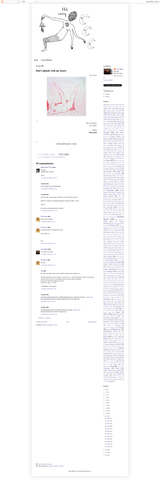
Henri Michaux (118, 212)
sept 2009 (107, 426)
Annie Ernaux (106, 127)
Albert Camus (118, 106)
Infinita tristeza (108, 221)
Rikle (120, 337)
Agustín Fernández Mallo (116, 104)
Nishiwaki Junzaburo (108, 308)
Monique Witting (118, 299)
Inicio (67, 322)
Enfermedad (110, 190)
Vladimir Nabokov (119, 372)
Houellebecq (115, 214)
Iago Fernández (111, 217)
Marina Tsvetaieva (110, 286)
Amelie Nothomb (114, 117)
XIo (110, 377)
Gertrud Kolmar (120, 207)
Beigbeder (105, 138)
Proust (108, 329)
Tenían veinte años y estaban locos (115, 359)
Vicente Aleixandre (108, 370)
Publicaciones (116, 329)
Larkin (122, 258)
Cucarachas (119, 166)
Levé (107, 266)
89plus (105, 104)
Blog (36, 60)
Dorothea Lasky (107, 175)
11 (106, 411)
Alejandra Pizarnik (119, 108)
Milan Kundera (114, 295)
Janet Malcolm (115, 229)
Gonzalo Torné (107, 212)
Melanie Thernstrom (109, 293)
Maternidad (116, 290)
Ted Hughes (121, 357)
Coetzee (120, 162)
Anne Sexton (117, 125)
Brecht (105, 147)
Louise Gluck (120, 271)
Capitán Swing (110, 149)
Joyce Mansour (107, 241)
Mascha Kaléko (107, 290)
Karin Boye (111, 252)
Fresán (107, 203)
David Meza (112, 170)
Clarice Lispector (120, 160)
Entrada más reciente (41, 322)
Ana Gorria (113, 119)
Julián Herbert (115, 249)
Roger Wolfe (114, 340)
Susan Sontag (108, 355)
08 (106, 450)
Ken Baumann (118, 252)
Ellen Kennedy (116, 186)
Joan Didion (119, 236)
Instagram (112, 225)
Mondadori (106, 299)
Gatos (111, 207)
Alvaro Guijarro (107, 116)
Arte (116, 130)
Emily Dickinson (120, 188)
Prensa (122, 327)
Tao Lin (105, 357)
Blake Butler (113, 143)
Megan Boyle (121, 292)
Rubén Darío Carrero (47, 167)
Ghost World (108, 209)
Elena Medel (106, 185)
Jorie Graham (119, 240)
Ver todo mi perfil (108, 80)
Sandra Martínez (109, 344)
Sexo (118, 344)
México (117, 293)
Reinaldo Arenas (107, 335)
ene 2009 (107, 446)
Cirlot (122, 158)
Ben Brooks (113, 138)
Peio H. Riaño (115, 316)
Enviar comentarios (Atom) (50, 325)
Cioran (117, 158)
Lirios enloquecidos (118, 267)
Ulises (120, 362)
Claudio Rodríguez (110, 162)
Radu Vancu (112, 333)
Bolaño (111, 145)
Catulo (105, 154)
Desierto (109, 172)
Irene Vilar (122, 225)
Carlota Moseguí (118, 151)
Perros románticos (109, 319)
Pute (119, 331)
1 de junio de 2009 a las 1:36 (48, 265)
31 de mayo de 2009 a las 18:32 (49, 189)
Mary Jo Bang (119, 288)
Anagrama (110, 121)
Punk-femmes (62, 157)
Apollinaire (106, 128)
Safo (121, 340)
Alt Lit (118, 114)
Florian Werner (107, 199)
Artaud (111, 130)
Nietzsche (118, 306)
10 (106, 413)
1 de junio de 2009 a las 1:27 (48, 221)
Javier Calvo (118, 230)
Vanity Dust (120, 366)
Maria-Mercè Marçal (107, 282)
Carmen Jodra (107, 152)
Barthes (108, 134)
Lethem (122, 264)
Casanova (118, 152)
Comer (105, 164)
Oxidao (117, 312)
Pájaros (105, 314)
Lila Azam (108, 267)
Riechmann (114, 337)
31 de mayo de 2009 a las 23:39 (49, 210)
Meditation (112, 292)
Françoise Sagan (114, 201)
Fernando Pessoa (107, 198)
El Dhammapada (119, 183)
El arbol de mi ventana (117, 177)
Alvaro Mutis (116, 116)
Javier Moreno (107, 232)
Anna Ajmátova (117, 123)
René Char (118, 335)
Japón (122, 229)
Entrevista (106, 194)
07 (106, 452)
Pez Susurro (44, 216)
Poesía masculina (107, 323)
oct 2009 (107, 423)
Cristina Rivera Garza (109, 166)
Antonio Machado (117, 127)
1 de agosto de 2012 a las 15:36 (49, 314)
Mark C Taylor (120, 286)
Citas (51, 157)
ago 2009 (107, 429)
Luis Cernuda (120, 273)
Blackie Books (118, 141)
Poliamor (109, 325)
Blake (104, 143)
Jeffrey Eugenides (114, 234)
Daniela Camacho (114, 168)
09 (106, 416)
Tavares (113, 357)
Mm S (119, 297)
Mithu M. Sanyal (110, 297)
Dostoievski (106, 177)
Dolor (119, 174)
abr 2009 (107, 439)
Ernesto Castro (117, 194)
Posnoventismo (106, 327)
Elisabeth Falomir (117, 185)
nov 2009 (107, 421)
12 (106, 408)
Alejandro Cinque (110, 110)
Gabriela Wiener (114, 205)
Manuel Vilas (117, 279)
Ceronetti (112, 154)
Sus (123, 353)
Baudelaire (115, 134)
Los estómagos (108, 271)
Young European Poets (117, 379)
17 (106, 395)
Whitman (105, 377)
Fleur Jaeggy (118, 198)
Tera (42, 271)
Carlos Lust (119, 149)
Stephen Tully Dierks (113, 351)
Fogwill (115, 199)
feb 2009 (107, 444)
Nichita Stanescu (120, 304)
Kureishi (122, 254)
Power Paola (115, 327)
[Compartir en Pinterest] (68, 154)
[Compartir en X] (64, 154)
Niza (116, 308)
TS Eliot (113, 362)
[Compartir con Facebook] (66, 154)
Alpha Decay (107, 114)
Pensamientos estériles (109, 318)
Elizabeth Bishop (107, 186)
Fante (120, 196)
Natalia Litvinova (108, 304)
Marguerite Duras (107, 280)
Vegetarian (106, 368)
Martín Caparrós (109, 288)
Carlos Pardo (106, 151)
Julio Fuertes (112, 251)
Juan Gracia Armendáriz (112, 245)
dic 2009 (107, 418)
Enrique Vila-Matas (116, 192)
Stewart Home (116, 353)
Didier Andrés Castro (108, 174)
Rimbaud (105, 338)
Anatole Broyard (107, 123)
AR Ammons (115, 128)
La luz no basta (120, 256)
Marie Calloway (106, 284)
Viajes (117, 368)
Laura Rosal (109, 260)
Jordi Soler (111, 240)
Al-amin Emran (107, 106)
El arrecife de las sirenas (113, 179)
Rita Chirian (115, 338)
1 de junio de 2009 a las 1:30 (48, 243)
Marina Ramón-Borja (118, 284)
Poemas (117, 321)
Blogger (89, 471)
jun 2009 (107, 434)
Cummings (105, 168)
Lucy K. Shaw (110, 273)
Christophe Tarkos (119, 156)
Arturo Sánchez (119, 132)
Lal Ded (117, 258)
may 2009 (107, 436)
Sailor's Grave (107, 342)
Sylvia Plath (118, 355)
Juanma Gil (106, 249)
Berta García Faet (108, 140)
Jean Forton (117, 232)
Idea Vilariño (119, 219)
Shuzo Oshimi (113, 348)
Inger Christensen (116, 223)
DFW (118, 172)
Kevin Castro (114, 254)
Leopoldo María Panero (110, 264)
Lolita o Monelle (108, 269)
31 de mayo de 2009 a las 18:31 (49, 178)
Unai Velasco (113, 364)
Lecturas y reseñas (114, 262)
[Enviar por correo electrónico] (60, 154)
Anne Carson (107, 125)
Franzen (122, 201)
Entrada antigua (92, 322)
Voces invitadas (117, 374)
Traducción (118, 361)
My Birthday (118, 301)
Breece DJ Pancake (113, 147)
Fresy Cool (114, 203)
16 (106, 397)
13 (106, 405)
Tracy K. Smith (109, 361)
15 (106, 400)
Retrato (105, 337)
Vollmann (105, 376)
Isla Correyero (108, 227)
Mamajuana (121, 277)
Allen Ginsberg (118, 112)
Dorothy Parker (119, 175)
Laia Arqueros (109, 258)
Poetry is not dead (119, 323)
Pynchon (105, 333)
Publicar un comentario (45, 318)
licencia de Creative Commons (56, 466)
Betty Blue (118, 140)
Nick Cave (109, 306)
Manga (108, 279)
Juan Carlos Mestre (119, 243)
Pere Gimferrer (121, 318)
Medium (107, 96)
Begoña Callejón (115, 136)
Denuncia (121, 170)
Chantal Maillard (119, 154)
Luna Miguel (46, 60)
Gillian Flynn (106, 211)
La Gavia (109, 256)
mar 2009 (107, 441)
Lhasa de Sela (120, 266)
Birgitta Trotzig (107, 141)
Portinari (118, 325)
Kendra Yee (106, 254)
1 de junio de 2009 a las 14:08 (48, 289)
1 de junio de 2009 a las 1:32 (48, 254)
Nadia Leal (106, 303)
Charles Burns (109, 156)
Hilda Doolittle (106, 214)
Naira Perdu (117, 303)
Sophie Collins (115, 350)
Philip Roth (119, 319)
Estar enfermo (108, 196)
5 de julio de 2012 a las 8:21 (48, 301)
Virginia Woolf (120, 370)
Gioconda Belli (117, 211)
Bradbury (119, 145)
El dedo (112, 183)
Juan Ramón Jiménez (117, 247)
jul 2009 (107, 431)
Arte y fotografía (45, 157)
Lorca (119, 269)
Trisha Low (106, 362)
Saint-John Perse (120, 342)
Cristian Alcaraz (120, 164)
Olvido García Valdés (113, 310)
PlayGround (106, 321)
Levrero (113, 266)
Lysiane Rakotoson (111, 275)
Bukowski (121, 147)
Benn (121, 138)
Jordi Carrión (116, 238)
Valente (111, 366)
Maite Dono (55, 157)
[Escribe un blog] (62, 154)
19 (106, 392)
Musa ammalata (107, 301)
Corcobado (111, 164)
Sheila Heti (115, 346)
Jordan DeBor (106, 238)
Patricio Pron (115, 314)
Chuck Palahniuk (109, 158)
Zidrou (104, 381)
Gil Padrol (118, 209)
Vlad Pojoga (109, 372)
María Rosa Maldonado (118, 280)
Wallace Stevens (117, 376)
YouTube (107, 94)
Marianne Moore (118, 282)
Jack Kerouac (116, 227)
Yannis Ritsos (106, 379)
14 (106, 403)
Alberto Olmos (107, 108)
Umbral (105, 364)
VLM (107, 374)
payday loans (89, 297)
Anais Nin (118, 121)
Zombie (110, 381)
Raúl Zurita (119, 333)
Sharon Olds (106, 346)
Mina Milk (121, 295)
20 (106, 389)
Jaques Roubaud (109, 230)
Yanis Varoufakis (118, 377)
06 (106, 455)
